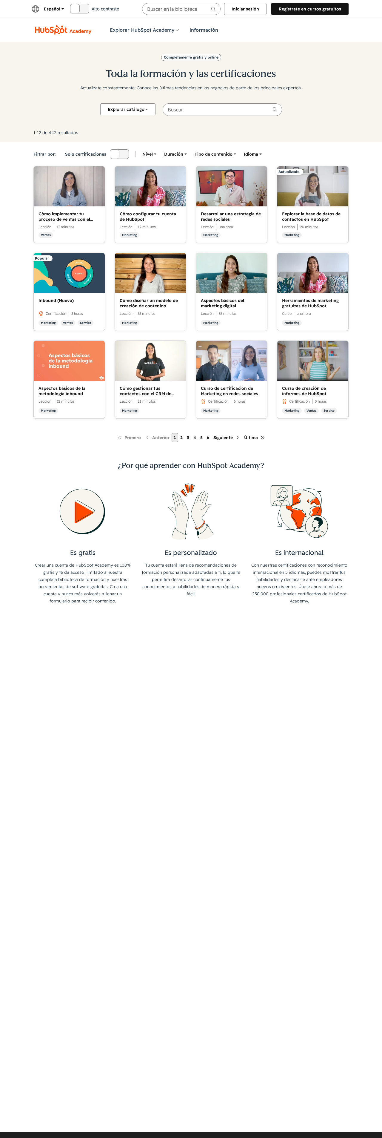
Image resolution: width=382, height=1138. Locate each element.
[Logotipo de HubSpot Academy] (63, 30)
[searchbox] (181, 9)
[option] (251, 154)
